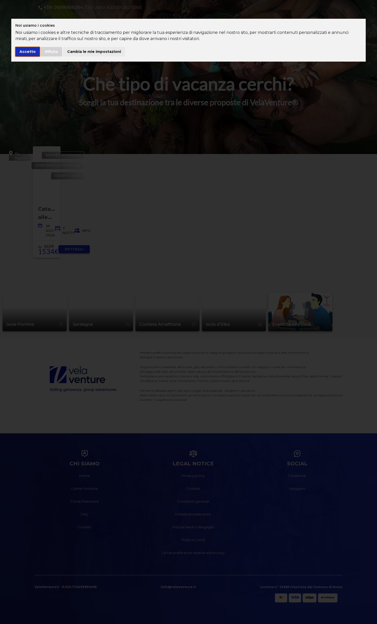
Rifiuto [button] (51, 51)
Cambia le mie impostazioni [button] (94, 51)
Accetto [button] (27, 51)
